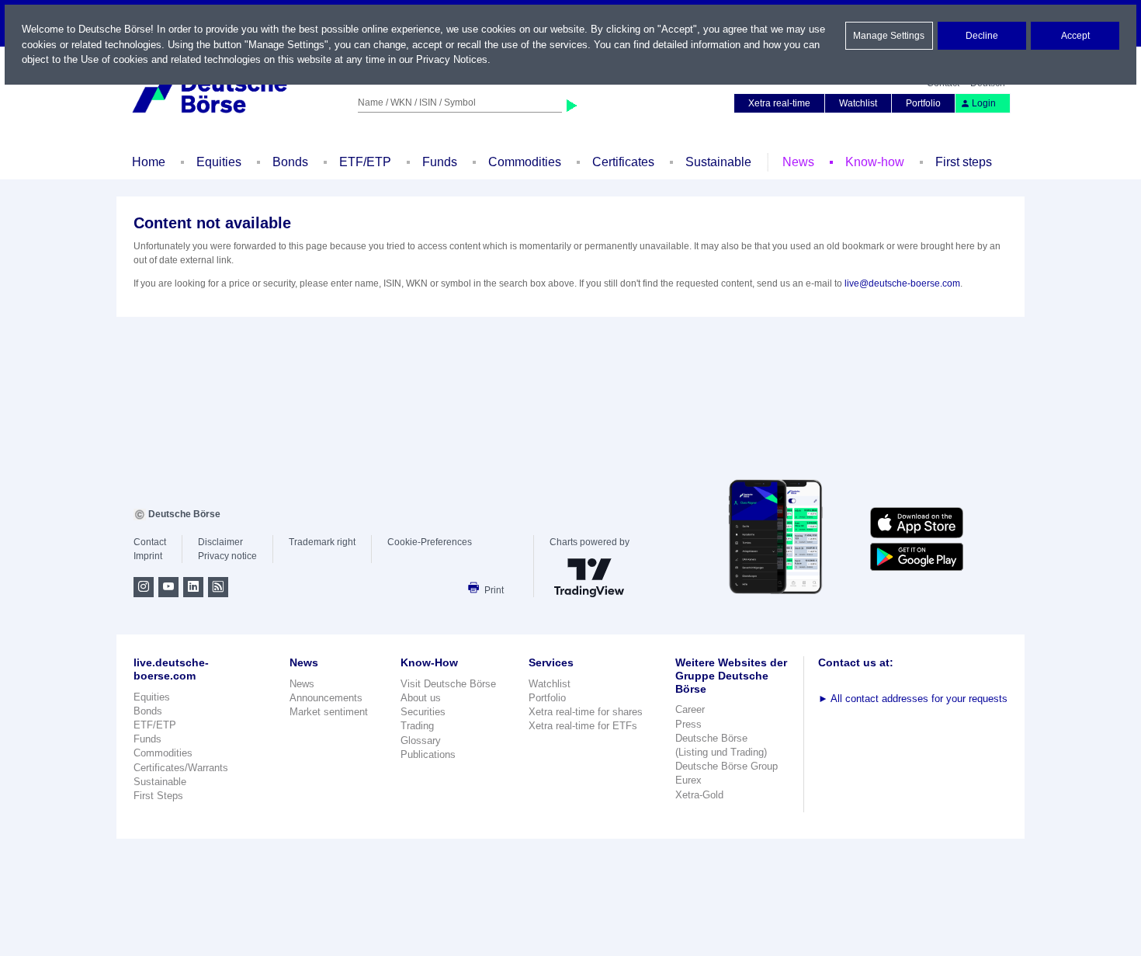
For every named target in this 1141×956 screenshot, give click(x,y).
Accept (1075, 35)
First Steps (158, 795)
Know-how (874, 162)
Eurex (688, 780)
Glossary (421, 740)
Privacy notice (227, 556)
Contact (150, 542)
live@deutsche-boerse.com (902, 283)
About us (421, 698)
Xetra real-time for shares (586, 712)
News (798, 162)
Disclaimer (220, 542)
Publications (428, 754)
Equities (218, 162)
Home (148, 162)
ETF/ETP (365, 162)
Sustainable (718, 162)
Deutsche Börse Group (726, 766)
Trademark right (322, 542)
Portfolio (923, 103)
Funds (439, 162)
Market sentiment (329, 712)
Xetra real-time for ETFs (583, 726)
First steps (963, 162)
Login (984, 103)
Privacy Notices (451, 59)
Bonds (290, 162)
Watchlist (858, 103)
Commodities (524, 162)
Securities (423, 712)
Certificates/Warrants (181, 767)
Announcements (326, 698)
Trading (417, 726)
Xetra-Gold (699, 795)
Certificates (623, 162)
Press (688, 724)
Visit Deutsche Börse (448, 684)
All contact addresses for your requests (912, 698)
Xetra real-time (779, 103)
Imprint (148, 556)
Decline (982, 35)
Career (690, 709)
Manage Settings (888, 35)
